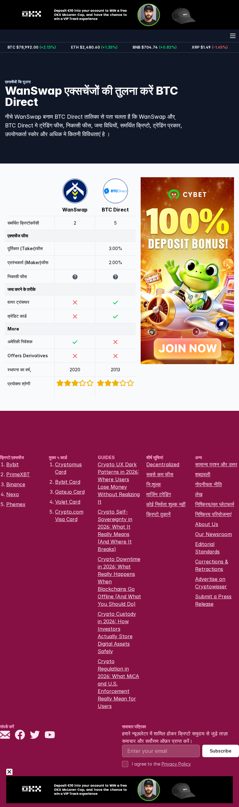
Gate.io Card (70, 492)
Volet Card (67, 502)
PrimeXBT (18, 474)
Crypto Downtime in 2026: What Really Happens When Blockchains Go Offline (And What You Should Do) (119, 581)
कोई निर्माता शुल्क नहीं (165, 504)
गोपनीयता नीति (208, 484)
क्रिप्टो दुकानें (158, 514)
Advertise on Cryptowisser (211, 583)
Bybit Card (67, 482)
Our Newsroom (213, 534)
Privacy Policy (176, 764)
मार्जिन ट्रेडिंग (158, 494)
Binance (15, 484)
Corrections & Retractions (211, 565)
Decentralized (162, 464)
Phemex (16, 504)
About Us (206, 524)
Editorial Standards (207, 548)
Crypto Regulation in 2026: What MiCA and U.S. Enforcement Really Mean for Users (118, 683)
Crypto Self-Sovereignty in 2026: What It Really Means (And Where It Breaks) (115, 530)
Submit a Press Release (213, 600)
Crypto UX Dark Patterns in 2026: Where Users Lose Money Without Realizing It (119, 483)
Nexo (12, 494)
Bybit (12, 464)
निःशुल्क (153, 484)
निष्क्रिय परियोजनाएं (213, 514)
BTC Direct (115, 209)
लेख (198, 494)
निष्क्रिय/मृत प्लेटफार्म (214, 504)
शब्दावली (202, 474)
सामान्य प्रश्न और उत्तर (216, 464)
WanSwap (74, 209)
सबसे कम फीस (159, 474)
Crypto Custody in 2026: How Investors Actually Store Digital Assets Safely (117, 632)
